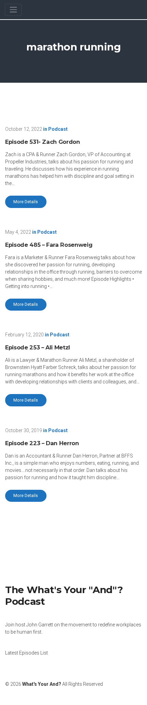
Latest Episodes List (26, 653)
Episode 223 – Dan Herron (42, 443)
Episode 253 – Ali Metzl (37, 347)
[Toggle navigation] (13, 10)
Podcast (58, 129)
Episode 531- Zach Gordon (42, 141)
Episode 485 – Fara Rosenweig (48, 244)
